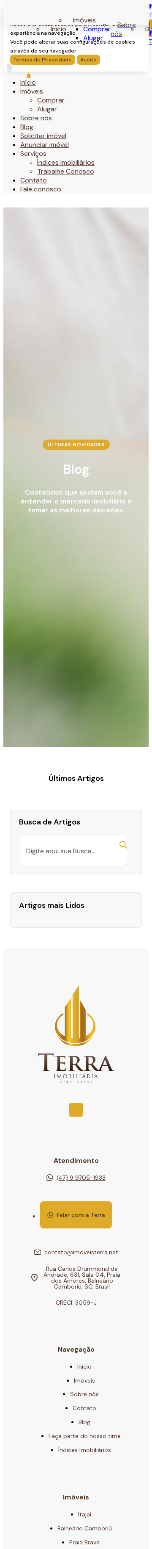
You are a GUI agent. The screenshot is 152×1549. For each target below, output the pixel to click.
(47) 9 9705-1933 (81, 1177)
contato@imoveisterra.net (81, 1252)
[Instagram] (76, 1110)
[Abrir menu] (9, 68)
